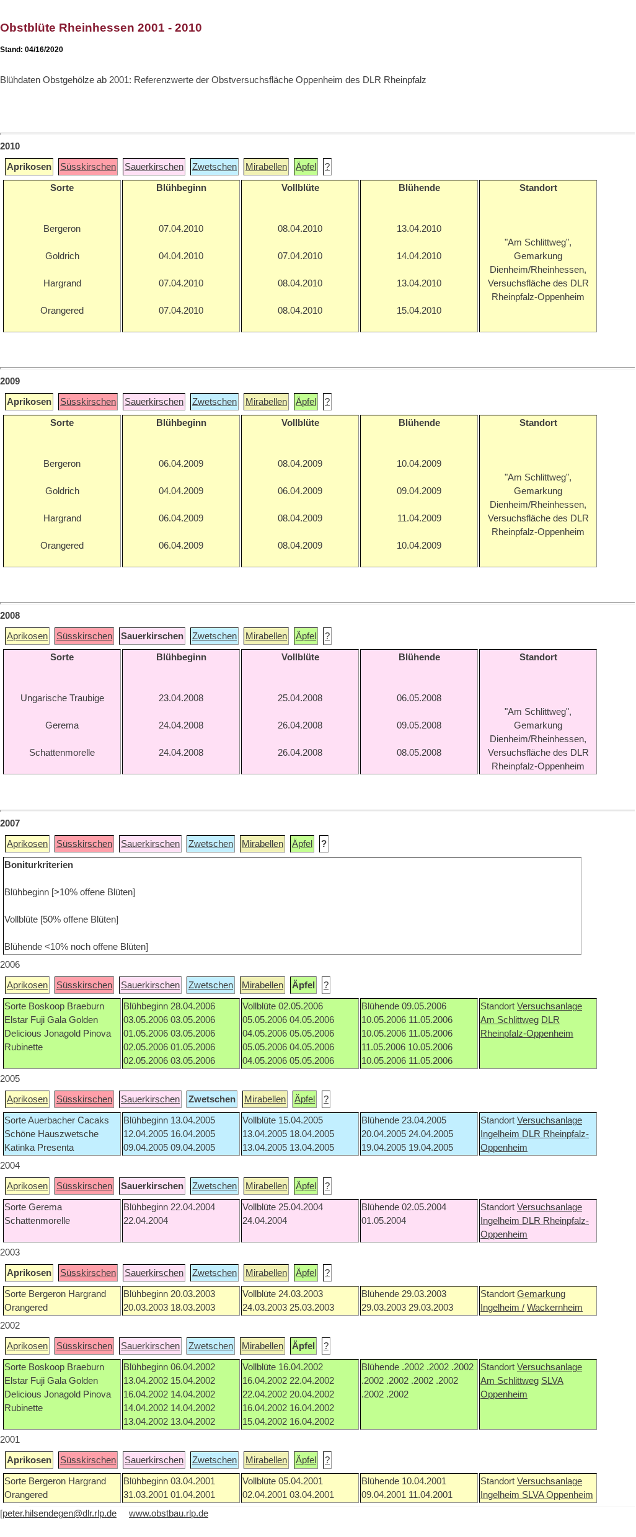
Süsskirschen (88, 167)
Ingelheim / (502, 1308)
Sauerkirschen (154, 167)
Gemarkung (541, 1294)
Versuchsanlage (549, 1006)
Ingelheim (501, 1134)
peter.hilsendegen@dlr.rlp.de (59, 1513)
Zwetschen (214, 167)
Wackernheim (555, 1308)
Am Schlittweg (509, 1020)
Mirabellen (266, 167)
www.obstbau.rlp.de (168, 1513)
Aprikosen (27, 636)
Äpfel (306, 167)
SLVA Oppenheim (557, 1495)
